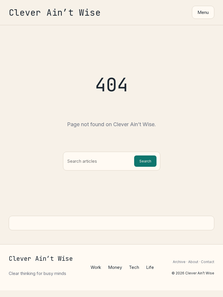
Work (96, 267)
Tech (134, 267)
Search (145, 161)
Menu (203, 12)
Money (115, 267)
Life (150, 267)
